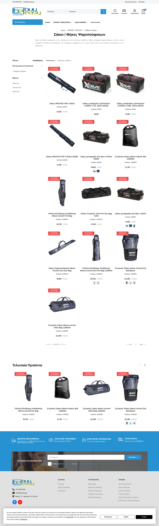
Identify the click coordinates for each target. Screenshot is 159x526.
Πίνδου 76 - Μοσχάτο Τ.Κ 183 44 (26, 496)
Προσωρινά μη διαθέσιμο (54, 68)
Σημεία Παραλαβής (64, 487)
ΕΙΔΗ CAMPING (80, 22)
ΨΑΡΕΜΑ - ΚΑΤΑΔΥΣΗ (74, 30)
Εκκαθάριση (38, 60)
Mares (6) (16, 91)
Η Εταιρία (141, 2)
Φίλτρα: (15, 60)
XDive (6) (16, 83)
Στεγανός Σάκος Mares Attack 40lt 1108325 (130, 158)
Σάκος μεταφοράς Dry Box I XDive (130, 214)
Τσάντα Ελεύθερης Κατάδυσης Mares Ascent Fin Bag (62, 215)
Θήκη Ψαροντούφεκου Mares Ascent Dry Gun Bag (62, 269)
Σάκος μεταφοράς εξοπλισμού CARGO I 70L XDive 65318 (96, 104)
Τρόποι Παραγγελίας (125, 484)
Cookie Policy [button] (70, 517)
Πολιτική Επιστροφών (95, 491)
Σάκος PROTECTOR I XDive (62, 103)
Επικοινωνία (95, 22)
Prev (130, 344)
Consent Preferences (94, 497)
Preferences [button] (23, 519)
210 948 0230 (17, 2)
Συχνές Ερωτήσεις (131, 2)
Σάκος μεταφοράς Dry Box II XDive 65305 (96, 158)
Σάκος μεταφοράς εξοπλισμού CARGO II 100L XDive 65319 (130, 104)
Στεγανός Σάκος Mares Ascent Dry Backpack (130, 269)
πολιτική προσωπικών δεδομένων (88, 464)
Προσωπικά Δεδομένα (95, 487)
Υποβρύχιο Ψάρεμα (90, 30)
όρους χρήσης (67, 464)
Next (141, 344)
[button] (27, 22)
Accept (144, 517)
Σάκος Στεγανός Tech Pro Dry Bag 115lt (96, 215)
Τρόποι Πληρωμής (124, 487)
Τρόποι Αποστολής (124, 491)
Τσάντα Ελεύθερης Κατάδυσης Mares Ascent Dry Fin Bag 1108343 (96, 269)
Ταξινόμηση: (50, 60)
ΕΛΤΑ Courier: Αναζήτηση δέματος (129, 500)
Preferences (108, 517)
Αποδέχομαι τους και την (75, 464)
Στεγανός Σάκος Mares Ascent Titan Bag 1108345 (62, 326)
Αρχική (47, 22)
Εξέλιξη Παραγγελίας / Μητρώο (128, 497)
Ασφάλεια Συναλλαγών (95, 494)
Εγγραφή (132, 457)
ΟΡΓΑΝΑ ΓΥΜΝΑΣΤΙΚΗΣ (61, 22)
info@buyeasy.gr (28, 2)
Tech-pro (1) (17, 87)
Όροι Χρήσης (92, 484)
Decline (126, 517)
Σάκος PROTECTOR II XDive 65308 (62, 157)
